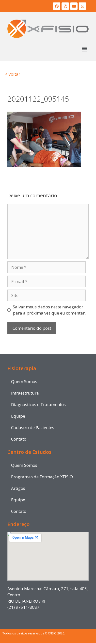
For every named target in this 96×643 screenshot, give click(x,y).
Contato (18, 439)
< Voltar (12, 74)
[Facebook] (56, 6)
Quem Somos (24, 381)
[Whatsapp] (82, 6)
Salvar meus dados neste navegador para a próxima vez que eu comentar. (49, 310)
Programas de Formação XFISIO (42, 476)
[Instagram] (65, 6)
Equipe (18, 416)
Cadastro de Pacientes (32, 427)
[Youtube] (74, 6)
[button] (84, 49)
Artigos (18, 488)
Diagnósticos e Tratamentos (38, 404)
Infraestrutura (25, 393)
